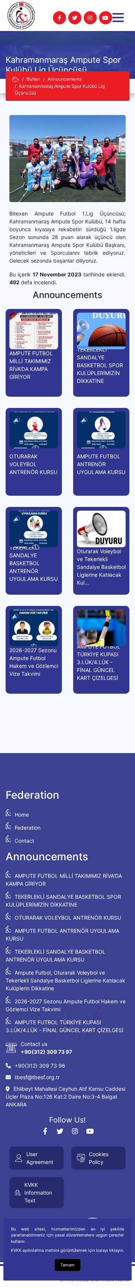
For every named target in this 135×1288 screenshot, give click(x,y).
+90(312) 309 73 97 (46, 1052)
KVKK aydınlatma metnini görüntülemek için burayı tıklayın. (67, 1250)
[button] (118, 17)
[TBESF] (15, 79)
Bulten (33, 79)
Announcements (65, 79)
